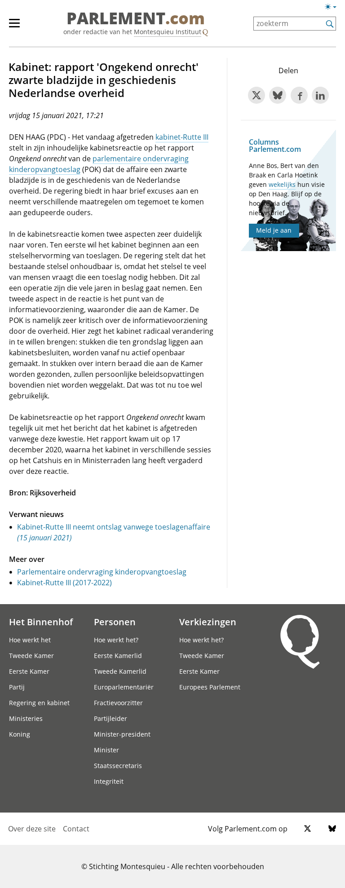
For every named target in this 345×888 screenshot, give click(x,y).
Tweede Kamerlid (120, 671)
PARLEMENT (135, 19)
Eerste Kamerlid (118, 655)
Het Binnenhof (41, 621)
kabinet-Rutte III (181, 137)
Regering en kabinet (39, 702)
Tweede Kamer (31, 655)
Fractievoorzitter (118, 702)
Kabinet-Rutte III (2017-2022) (64, 583)
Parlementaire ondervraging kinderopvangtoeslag (101, 572)
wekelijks (282, 184)
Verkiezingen (207, 621)
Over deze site (32, 829)
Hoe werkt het (30, 640)
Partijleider (110, 718)
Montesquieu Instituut (167, 31)
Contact (76, 829)
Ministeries (26, 718)
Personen (115, 621)
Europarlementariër (124, 687)
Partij (17, 687)
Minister (106, 750)
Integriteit (109, 781)
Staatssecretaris (118, 765)
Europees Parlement (209, 687)
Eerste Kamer (29, 671)
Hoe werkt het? (116, 640)
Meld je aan (274, 230)
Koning (19, 734)
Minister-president (122, 734)
